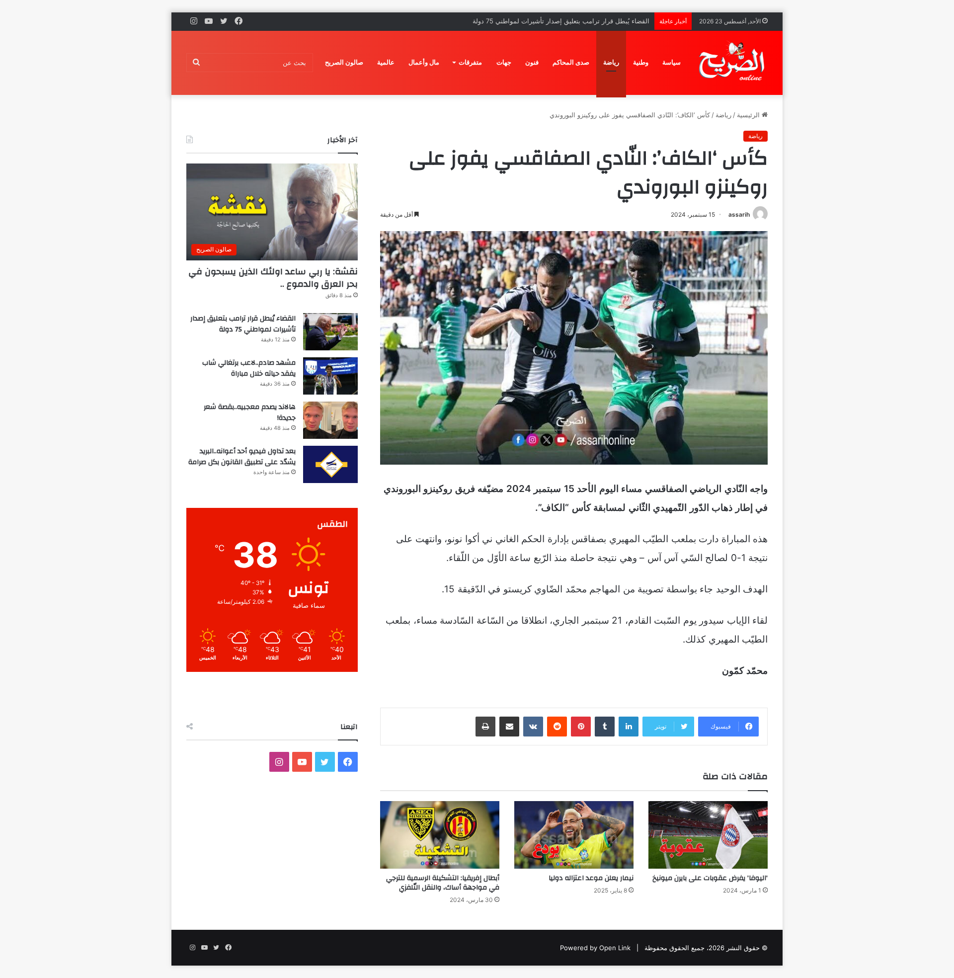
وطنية (640, 62)
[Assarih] (733, 62)
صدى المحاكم (571, 62)
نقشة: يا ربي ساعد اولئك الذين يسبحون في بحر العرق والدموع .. (273, 277)
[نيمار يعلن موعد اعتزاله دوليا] (574, 834)
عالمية (386, 62)
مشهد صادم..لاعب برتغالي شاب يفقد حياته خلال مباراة (249, 368)
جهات (503, 62)
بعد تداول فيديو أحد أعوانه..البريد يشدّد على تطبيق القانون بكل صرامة (242, 457)
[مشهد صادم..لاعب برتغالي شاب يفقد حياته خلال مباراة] (330, 376)
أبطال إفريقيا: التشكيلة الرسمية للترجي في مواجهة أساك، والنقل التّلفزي (442, 883)
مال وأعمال (423, 62)
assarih (739, 214)
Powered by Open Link (595, 948)
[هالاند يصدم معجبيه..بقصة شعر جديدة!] (330, 420)
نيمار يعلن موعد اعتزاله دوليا (591, 878)
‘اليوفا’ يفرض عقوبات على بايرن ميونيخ (710, 878)
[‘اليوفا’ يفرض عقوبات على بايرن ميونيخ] (708, 834)
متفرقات (470, 62)
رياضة (611, 62)
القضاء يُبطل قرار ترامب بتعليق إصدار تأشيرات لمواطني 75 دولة (243, 324)
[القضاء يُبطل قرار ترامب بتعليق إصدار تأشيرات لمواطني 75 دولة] (330, 331)
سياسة (671, 62)
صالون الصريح (344, 62)
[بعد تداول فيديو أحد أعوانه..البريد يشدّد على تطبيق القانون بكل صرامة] (330, 464)
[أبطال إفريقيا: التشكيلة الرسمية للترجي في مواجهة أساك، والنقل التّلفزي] (439, 834)
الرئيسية (749, 115)
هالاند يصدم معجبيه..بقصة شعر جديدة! (250, 412)
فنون (532, 62)
